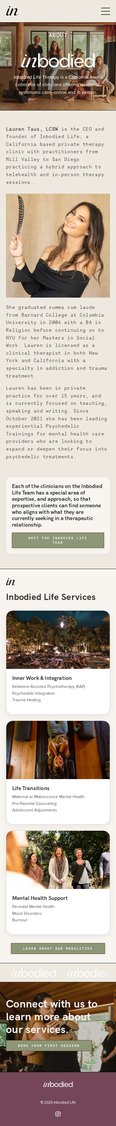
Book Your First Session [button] (49, 1045)
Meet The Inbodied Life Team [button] (58, 540)
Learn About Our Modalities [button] (58, 948)
